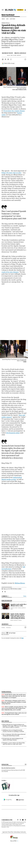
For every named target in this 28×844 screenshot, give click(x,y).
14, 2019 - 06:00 (16, 55)
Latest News (12, 18)
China (7, 18)
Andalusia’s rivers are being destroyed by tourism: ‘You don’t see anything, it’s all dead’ (13, 730)
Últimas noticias (6, 691)
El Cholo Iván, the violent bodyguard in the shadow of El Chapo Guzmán (13, 739)
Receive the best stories (8, 768)
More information (5, 634)
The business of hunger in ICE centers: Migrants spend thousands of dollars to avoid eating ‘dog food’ (14, 702)
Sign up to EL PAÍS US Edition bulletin (12, 588)
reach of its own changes (10, 272)
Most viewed (5, 721)
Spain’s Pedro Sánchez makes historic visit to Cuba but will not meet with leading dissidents (17, 616)
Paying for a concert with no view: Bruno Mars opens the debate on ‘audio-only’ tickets (14, 743)
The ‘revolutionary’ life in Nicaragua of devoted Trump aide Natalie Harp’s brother (14, 735)
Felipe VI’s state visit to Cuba (11, 173)
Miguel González (20, 53)
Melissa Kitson (20, 583)
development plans (13, 433)
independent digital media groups (12, 478)
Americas (8, 627)
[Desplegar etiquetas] (25, 627)
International (8, 15)
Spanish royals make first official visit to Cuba (18, 605)
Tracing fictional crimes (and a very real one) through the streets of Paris (14, 713)
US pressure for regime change (14, 111)
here (23, 638)
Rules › (24, 596)
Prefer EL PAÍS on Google (9, 63)
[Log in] (25, 10)
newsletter (5, 764)
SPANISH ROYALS (5, 23)
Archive (4, 780)
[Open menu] (3, 10)
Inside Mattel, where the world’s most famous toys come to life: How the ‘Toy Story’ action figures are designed (14, 696)
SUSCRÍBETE (20, 9)
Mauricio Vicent (7, 53)
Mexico (3, 18)
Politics (3, 627)
